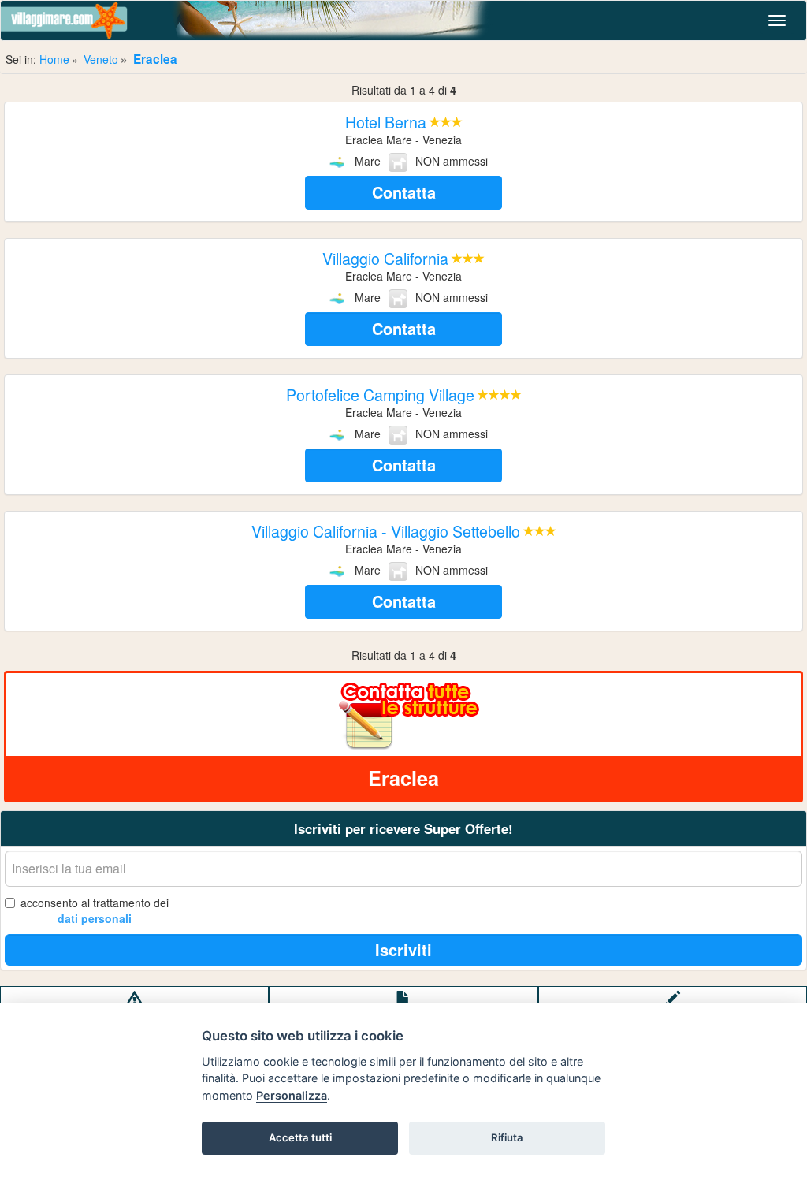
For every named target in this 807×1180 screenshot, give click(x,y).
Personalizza (291, 1095)
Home (54, 59)
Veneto (99, 59)
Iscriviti (403, 949)
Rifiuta (507, 1137)
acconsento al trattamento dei (94, 910)
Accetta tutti (300, 1137)
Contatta (404, 192)
